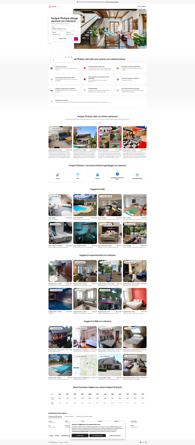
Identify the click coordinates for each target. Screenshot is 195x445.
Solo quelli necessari (97, 435)
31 (53, 60)
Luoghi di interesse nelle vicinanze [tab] (84, 416)
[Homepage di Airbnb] (52, 6)
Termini (66, 442)
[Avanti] (100, 123)
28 (65, 57)
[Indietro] (94, 123)
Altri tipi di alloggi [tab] (69, 416)
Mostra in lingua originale (112, 2)
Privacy (61, 442)
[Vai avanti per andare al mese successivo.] (71, 38)
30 (71, 57)
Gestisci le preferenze (115, 435)
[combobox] (64, 29)
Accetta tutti (80, 435)
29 (68, 57)
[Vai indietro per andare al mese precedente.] (53, 38)
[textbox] (57, 34)
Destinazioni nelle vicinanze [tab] (55, 416)
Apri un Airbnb (141, 6)
